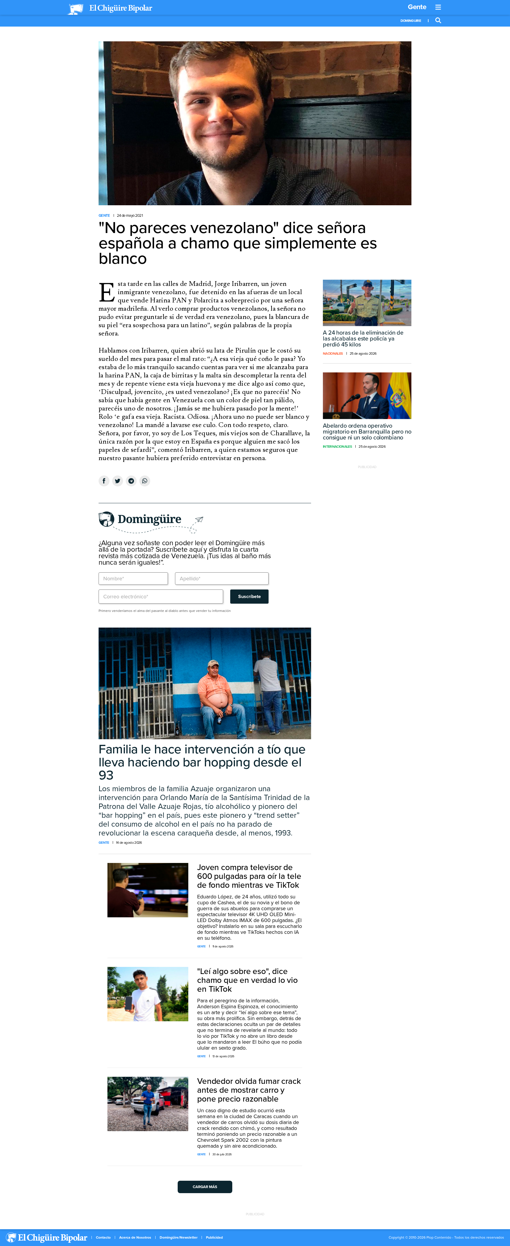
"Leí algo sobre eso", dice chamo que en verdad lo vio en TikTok (247, 980)
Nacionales (333, 353)
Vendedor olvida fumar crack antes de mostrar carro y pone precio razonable (249, 1090)
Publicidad (214, 1237)
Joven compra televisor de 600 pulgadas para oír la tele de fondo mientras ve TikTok (249, 876)
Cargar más (205, 1187)
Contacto (103, 1237)
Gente (417, 7)
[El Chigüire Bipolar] (109, 9)
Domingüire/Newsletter (178, 1237)
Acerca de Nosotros (135, 1237)
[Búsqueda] (438, 21)
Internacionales (337, 446)
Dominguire (411, 21)
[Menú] (438, 7)
